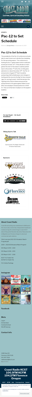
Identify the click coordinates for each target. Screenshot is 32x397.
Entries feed (5, 323)
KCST (4, 382)
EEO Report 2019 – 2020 (8, 248)
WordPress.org (5, 327)
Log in (3, 320)
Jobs (13, 382)
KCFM (8, 382)
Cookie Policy (5, 390)
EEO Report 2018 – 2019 (8, 251)
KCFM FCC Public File (7, 260)
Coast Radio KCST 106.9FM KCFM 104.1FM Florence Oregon (16, 374)
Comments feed (6, 325)
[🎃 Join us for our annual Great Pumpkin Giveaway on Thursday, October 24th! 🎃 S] (6, 280)
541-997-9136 (5, 357)
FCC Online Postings (7, 263)
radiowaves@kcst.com (8, 359)
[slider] (23, 120)
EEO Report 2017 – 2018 (8, 254)
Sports (4, 32)
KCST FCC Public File (7, 258)
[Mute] (20, 121)
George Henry (10, 45)
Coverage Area (19, 382)
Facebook (5, 309)
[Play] (5, 121)
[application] (14, 120)
